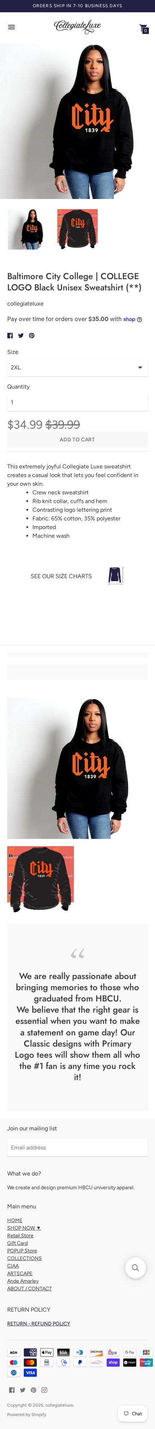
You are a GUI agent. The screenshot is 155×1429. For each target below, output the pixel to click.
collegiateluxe (59, 1405)
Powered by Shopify (26, 1414)
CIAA (13, 1266)
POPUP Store (22, 1251)
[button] (135, 1267)
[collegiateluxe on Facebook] (12, 1389)
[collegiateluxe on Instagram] (44, 1389)
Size (12, 352)
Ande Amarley (23, 1281)
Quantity (18, 387)
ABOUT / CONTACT (29, 1289)
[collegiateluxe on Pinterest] (33, 1389)
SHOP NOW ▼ (24, 1228)
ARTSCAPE (19, 1273)
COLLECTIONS (24, 1258)
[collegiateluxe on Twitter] (23, 1389)
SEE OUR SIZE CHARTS (61, 576)
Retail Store (20, 1236)
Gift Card (17, 1243)
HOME (14, 1220)
